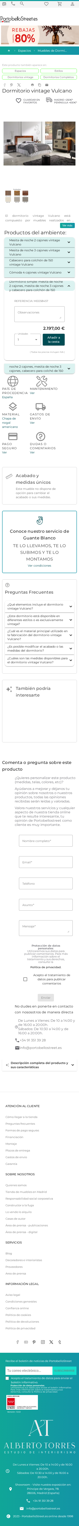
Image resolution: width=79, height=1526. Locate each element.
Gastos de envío (16, 1157)
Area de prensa (15, 1273)
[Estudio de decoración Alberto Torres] (39, 1454)
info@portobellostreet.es (41, 1048)
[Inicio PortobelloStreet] (19, 22)
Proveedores (14, 1266)
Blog (8, 1253)
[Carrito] (60, 4)
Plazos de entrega (17, 1150)
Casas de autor (15, 1218)
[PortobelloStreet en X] (52, 1342)
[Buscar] (22, 3)
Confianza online (17, 1308)
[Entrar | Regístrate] (73, 4)
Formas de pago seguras (22, 1130)
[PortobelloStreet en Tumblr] (60, 1342)
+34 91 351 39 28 (33, 1040)
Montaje (11, 1143)
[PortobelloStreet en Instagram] (44, 1342)
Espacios (20, 70)
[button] (39, 242)
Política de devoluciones (22, 1321)
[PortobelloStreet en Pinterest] (35, 1342)
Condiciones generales (21, 1301)
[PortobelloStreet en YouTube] (27, 1342)
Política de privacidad (20, 1328)
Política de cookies (18, 1315)
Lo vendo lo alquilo (18, 1212)
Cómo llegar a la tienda (21, 1117)
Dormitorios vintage (20, 77)
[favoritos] (47, 4)
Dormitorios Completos (58, 77)
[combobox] (27, 339)
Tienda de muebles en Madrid (26, 1192)
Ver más (67, 225)
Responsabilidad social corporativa (29, 1198)
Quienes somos (16, 1185)
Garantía (11, 1163)
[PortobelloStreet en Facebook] (18, 1342)
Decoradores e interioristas (23, 1260)
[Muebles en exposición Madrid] (4, 4)
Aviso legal (12, 1294)
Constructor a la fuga (19, 1205)
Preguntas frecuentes (20, 1123)
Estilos (59, 70)
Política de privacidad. (46, 1391)
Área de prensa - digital (21, 1232)
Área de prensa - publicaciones (26, 1225)
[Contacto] (13, 3)
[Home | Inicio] (8, 50)
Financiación (14, 1137)
